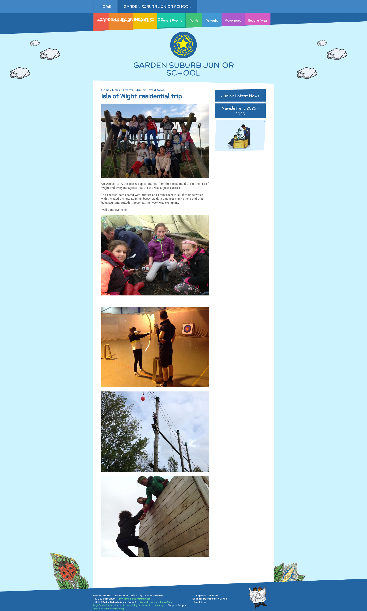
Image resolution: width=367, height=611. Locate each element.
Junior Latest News (150, 90)
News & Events (122, 90)
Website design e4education (156, 602)
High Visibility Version (106, 605)
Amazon (98, 608)
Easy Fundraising (114, 608)
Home (105, 90)
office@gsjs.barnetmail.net (134, 598)
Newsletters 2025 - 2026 (240, 110)
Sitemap (159, 605)
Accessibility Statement (136, 605)
